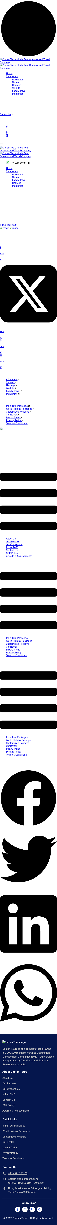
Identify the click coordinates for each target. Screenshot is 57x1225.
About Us (11, 538)
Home (9, 73)
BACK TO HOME (9, 225)
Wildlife (16, 88)
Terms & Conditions (17, 423)
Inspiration (17, 93)
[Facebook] (17, 1209)
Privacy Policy (14, 420)
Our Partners (12, 541)
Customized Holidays (18, 411)
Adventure (17, 79)
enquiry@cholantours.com (23, 1178)
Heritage (16, 85)
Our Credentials (14, 544)
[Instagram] (39, 1209)
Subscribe (5, 114)
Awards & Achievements (19, 556)
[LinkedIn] (32, 1209)
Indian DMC (12, 547)
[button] (28, 502)
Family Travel (19, 90)
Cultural (16, 82)
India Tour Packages (17, 405)
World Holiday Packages (19, 408)
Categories (12, 76)
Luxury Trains (13, 417)
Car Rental (11, 414)
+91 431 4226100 (19, 163)
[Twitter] (25, 1209)
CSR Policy (12, 553)
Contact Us (12, 550)
